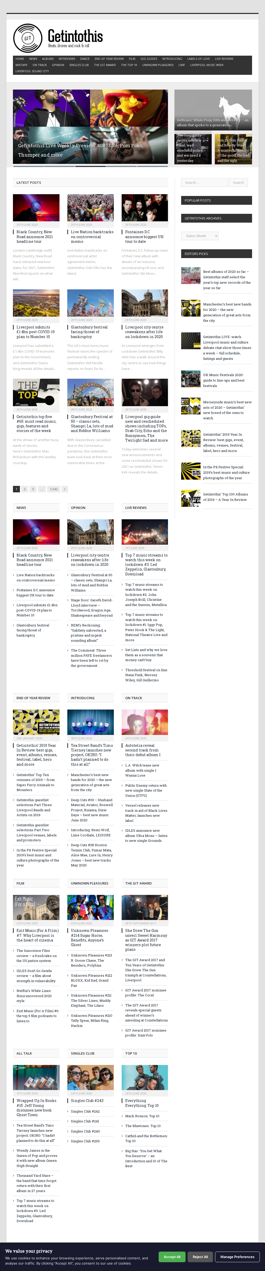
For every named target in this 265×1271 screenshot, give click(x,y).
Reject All (200, 1257)
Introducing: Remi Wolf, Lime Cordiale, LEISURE (91, 832)
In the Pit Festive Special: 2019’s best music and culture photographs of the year (38, 858)
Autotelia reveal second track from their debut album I (143, 750)
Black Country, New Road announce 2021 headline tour (35, 236)
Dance (85, 59)
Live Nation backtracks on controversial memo (92, 236)
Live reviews (224, 59)
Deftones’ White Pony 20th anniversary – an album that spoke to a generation (212, 123)
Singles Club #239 (85, 1141)
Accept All (172, 1257)
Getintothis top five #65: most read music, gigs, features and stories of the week (36, 423)
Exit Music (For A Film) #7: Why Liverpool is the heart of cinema (38, 935)
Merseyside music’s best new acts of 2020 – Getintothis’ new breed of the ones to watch (227, 410)
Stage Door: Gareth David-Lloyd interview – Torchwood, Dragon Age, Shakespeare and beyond (92, 608)
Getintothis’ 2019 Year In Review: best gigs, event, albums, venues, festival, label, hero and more (37, 755)
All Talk (24, 1053)
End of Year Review (109, 59)
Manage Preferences (237, 1257)
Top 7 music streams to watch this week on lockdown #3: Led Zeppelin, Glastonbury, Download (146, 564)
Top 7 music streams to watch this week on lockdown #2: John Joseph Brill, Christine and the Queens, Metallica (146, 594)
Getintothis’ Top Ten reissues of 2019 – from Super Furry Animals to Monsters (36, 782)
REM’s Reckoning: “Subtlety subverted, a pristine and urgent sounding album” (88, 633)
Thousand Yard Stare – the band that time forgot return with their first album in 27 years (36, 1183)
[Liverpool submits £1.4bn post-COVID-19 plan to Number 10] (36, 304)
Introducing (172, 59)
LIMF (182, 65)
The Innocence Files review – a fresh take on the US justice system (37, 955)
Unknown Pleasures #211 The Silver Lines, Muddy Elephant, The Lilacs (91, 1000)
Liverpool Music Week (207, 65)
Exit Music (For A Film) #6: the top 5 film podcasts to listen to (38, 1016)
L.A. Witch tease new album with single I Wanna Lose (142, 770)
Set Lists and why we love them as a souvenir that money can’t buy (146, 654)
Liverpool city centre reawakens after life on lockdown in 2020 (144, 332)
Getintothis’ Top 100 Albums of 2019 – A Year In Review (225, 497)
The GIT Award (105, 65)
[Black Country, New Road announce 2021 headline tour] (36, 209)
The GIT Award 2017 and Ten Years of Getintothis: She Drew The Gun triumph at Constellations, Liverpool (146, 970)
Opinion (58, 65)
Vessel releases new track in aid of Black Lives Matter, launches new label (146, 813)
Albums (48, 59)
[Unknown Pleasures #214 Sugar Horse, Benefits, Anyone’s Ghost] (90, 910)
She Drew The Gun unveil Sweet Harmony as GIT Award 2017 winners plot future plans (146, 940)
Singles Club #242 (85, 1111)
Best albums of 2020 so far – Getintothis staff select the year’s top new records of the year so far (227, 279)
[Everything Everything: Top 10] (145, 1080)
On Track (40, 65)
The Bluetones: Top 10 (143, 1125)
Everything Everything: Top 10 (142, 1103)
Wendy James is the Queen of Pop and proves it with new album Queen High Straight (37, 1158)
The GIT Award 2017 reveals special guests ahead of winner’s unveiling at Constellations (146, 1013)
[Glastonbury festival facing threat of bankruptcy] (90, 304)
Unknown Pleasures (157, 65)
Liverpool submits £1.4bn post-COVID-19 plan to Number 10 (36, 332)
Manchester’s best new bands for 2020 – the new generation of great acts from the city (91, 782)
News (33, 59)
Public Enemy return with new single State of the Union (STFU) (146, 790)
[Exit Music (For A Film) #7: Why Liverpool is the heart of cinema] (36, 910)
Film (132, 59)
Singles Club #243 (87, 1100)
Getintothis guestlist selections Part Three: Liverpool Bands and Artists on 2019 (35, 807)
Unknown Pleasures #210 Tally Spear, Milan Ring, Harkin (91, 1020)
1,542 (54, 489)
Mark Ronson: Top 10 (142, 1116)
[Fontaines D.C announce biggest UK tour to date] (145, 209)
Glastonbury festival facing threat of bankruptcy (89, 332)
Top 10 (131, 1053)
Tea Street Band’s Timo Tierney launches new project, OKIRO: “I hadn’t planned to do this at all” (92, 755)
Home (20, 59)
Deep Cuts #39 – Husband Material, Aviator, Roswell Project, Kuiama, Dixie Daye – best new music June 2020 (92, 810)
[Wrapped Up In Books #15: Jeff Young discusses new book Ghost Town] (36, 1080)
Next (158, 124)
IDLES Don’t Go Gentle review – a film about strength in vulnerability (36, 975)
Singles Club (79, 65)
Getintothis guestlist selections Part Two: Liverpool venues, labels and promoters (37, 833)
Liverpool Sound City (32, 71)
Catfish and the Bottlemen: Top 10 (146, 1138)
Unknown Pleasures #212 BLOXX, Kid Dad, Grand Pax (91, 980)
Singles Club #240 (85, 1131)
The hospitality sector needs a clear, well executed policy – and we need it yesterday (191, 148)
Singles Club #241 (85, 1121)
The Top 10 (129, 65)
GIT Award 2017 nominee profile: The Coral (145, 993)
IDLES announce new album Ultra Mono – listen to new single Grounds (146, 835)
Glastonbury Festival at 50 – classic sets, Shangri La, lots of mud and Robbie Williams (92, 423)
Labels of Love (198, 59)
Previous (22, 124)
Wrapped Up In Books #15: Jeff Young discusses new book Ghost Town (36, 1107)
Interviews (67, 59)
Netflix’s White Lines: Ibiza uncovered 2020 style (34, 995)
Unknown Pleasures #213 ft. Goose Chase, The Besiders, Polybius (91, 960)
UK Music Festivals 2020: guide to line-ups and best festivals (224, 380)
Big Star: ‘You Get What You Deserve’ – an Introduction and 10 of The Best (146, 1158)
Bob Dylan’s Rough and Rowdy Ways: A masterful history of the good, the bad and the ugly (233, 150)
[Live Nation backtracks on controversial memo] (90, 209)
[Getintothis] (61, 37)
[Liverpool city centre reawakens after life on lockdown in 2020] (145, 304)
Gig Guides (149, 59)
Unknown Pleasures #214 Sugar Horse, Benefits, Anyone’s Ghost (89, 937)
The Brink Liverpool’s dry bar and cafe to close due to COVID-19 (89, 158)
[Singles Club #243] (90, 1080)
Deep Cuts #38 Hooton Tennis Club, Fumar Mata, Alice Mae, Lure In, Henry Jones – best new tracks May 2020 (92, 855)
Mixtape (21, 65)
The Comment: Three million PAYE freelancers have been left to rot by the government (91, 658)
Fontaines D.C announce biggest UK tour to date (144, 236)
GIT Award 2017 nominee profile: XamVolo (145, 1033)
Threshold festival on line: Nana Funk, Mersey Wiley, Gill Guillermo (146, 675)
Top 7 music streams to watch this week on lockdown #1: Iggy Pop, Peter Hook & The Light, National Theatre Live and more (146, 627)
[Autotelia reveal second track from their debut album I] (145, 725)
